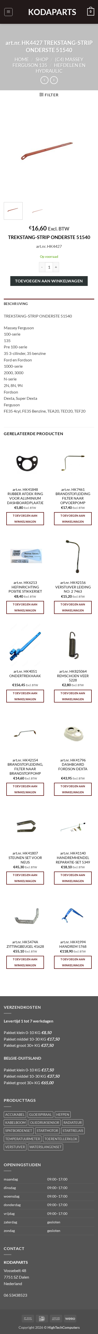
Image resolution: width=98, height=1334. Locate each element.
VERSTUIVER (15, 1147)
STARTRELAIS (73, 1131)
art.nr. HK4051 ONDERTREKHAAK (25, 673)
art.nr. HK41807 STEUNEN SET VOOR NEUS (25, 857)
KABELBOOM (15, 1123)
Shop (42, 59)
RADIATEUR (73, 1123)
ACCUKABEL (15, 1115)
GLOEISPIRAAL (40, 1115)
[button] (8, 12)
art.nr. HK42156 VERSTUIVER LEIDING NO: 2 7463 (73, 587)
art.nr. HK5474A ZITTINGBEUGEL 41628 (25, 944)
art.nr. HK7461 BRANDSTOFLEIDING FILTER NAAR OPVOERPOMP (73, 496)
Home (22, 59)
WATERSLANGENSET (45, 1147)
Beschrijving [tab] (16, 304)
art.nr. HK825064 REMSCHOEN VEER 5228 (73, 675)
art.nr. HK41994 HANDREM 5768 (72, 944)
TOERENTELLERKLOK (60, 1139)
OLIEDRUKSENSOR (44, 1123)
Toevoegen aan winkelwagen (49, 281)
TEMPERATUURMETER (22, 1139)
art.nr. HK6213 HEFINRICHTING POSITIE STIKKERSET (25, 587)
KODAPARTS (49, 12)
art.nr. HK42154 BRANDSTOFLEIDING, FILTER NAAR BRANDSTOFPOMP (25, 766)
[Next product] (44, 80)
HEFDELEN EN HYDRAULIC (60, 68)
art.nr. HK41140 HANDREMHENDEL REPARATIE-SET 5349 (73, 857)
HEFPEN (62, 1115)
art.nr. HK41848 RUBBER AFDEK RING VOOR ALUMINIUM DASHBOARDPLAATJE (25, 496)
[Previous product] (54, 80)
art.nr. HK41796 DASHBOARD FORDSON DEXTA (72, 764)
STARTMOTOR (47, 1131)
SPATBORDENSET (18, 1131)
